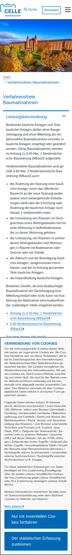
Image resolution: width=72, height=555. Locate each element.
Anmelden (51, 10)
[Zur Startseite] (10, 10)
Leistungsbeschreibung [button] (26, 117)
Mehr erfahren (13, 506)
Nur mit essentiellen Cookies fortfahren (34, 519)
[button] (30, 8)
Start (7, 77)
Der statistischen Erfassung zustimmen (36, 541)
